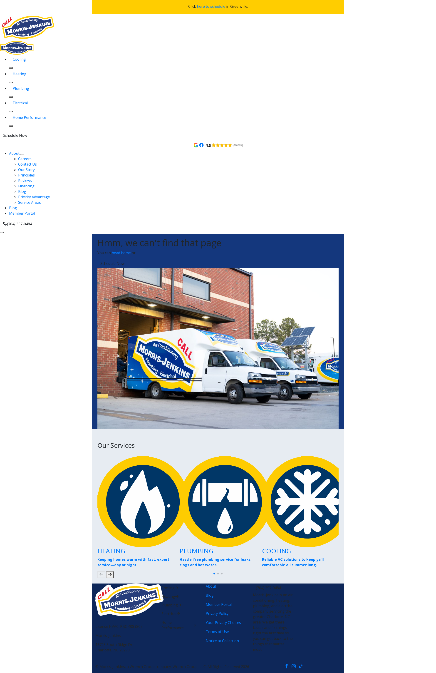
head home (121, 252)
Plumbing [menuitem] (21, 88)
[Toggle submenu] (22, 154)
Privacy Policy (217, 613)
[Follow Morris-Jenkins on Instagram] (295, 666)
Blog (22, 191)
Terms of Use (217, 631)
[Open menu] (2, 232)
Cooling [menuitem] (19, 59)
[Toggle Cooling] (11, 68)
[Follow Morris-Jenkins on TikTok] (302, 666)
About (14, 153)
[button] (214, 573)
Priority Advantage (34, 196)
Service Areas (29, 202)
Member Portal (22, 213)
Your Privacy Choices (223, 622)
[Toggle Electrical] (11, 111)
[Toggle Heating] (11, 82)
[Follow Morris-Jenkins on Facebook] (288, 666)
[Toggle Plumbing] (11, 97)
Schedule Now (15, 135)
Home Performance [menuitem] (29, 117)
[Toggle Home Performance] (11, 126)
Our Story (26, 169)
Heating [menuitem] (19, 73)
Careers (25, 158)
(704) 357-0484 (19, 223)
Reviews (25, 180)
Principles (26, 175)
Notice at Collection (222, 640)
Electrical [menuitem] (20, 102)
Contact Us (27, 164)
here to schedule (211, 6)
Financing (26, 186)
